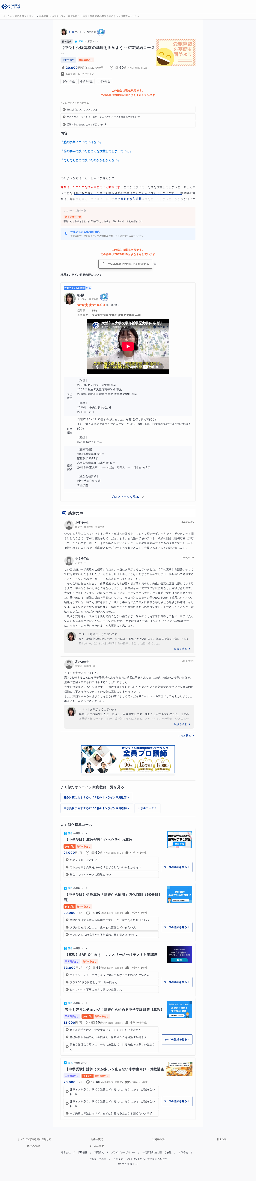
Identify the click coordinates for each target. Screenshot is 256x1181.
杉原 (71, 31)
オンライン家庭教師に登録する (34, 1139)
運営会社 (66, 1152)
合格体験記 (97, 1139)
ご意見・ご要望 (97, 1159)
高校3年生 (82, 662)
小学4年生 (82, 522)
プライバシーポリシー (123, 1152)
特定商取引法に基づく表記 (156, 1152)
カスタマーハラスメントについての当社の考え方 (140, 1159)
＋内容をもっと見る (128, 198)
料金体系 (222, 1139)
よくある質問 (96, 1145)
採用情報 (82, 1152)
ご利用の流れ (159, 1139)
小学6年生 (82, 558)
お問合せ (183, 1152)
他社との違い (34, 1145)
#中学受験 (68, 59)
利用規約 (99, 1152)
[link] (128, 854)
